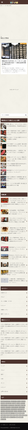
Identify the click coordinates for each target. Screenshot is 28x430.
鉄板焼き (21, 417)
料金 (8, 415)
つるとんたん (8, 403)
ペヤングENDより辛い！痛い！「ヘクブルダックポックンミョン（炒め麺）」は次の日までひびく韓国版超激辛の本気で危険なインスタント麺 (13, 202)
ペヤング (3, 411)
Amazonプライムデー (5, 401)
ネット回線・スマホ (6, 301)
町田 (23, 415)
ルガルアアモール (9, 411)
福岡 (26, 415)
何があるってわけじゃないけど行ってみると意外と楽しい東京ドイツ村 (17, 256)
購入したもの (12, 417)
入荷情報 (3, 413)
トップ (2, 366)
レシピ (15, 411)
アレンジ (23, 403)
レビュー (3, 305)
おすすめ (3, 403)
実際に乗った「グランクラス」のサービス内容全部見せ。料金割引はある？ (17, 125)
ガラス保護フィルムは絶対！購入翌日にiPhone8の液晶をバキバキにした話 (17, 144)
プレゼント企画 (21, 409)
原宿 (23, 413)
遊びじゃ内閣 (9, 427)
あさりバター (13, 401)
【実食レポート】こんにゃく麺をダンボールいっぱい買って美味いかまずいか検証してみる (17, 158)
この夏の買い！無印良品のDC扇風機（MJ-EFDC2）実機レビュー (17, 280)
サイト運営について (4, 424)
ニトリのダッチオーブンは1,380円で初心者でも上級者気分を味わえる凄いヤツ (17, 264)
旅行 (2, 374)
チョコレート (21, 407)
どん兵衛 (14, 403)
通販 (17, 417)
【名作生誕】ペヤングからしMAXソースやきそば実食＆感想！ (17, 272)
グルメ (2, 297)
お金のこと (4, 292)
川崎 (5, 415)
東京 (14, 415)
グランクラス (11, 405)
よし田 (18, 403)
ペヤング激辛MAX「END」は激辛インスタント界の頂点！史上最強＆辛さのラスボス (17, 132)
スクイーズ (8, 407)
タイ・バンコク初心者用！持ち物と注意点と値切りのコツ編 (17, 184)
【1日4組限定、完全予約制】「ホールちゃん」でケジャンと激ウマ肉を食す (17, 212)
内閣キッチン (4, 309)
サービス (3, 407)
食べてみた (3, 419)
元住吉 (24, 411)
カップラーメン (4, 405)
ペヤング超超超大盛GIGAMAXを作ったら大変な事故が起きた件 (17, 164)
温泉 (17, 415)
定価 (2, 415)
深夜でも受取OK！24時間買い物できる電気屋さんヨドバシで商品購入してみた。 (17, 178)
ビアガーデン (14, 409)
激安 (20, 415)
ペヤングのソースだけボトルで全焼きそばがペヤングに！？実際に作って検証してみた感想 (13, 220)
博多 (20, 413)
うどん (19, 401)
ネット (2, 383)
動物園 (16, 413)
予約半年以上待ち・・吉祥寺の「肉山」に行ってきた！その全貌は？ (16, 151)
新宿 (11, 415)
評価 (8, 417)
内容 (7, 413)
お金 (2, 378)
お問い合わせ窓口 (12, 424)
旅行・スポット (5, 314)
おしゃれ (23, 401)
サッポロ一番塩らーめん (20, 405)
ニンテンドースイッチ (5, 409)
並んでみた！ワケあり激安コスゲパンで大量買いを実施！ (17, 138)
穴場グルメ (3, 417)
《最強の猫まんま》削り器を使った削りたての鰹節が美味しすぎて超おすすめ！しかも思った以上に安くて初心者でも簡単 (13, 230)
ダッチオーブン (14, 407)
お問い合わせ (4, 391)
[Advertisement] (14, 21)
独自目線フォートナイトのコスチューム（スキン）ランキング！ (17, 171)
